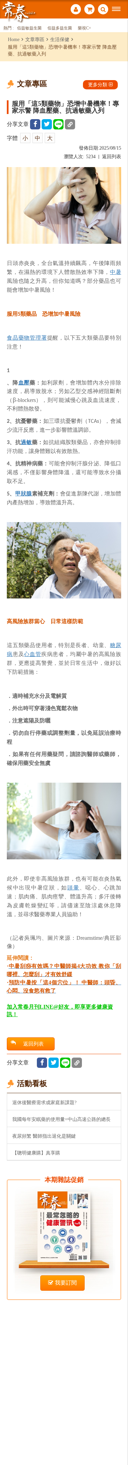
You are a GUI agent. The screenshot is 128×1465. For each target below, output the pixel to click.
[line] (58, 124)
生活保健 (59, 39)
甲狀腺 (23, 493)
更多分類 (97, 84)
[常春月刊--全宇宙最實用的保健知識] (19, 11)
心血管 (32, 654)
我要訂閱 (66, 1283)
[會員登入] (76, 10)
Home (13, 39)
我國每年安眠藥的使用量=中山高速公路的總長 (61, 1119)
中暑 (115, 272)
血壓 (24, 382)
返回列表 (111, 156)
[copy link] (70, 124)
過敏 (26, 442)
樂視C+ (84, 28)
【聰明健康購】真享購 (36, 1152)
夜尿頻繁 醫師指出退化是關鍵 (44, 1136)
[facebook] (35, 124)
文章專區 (34, 39)
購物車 (89, 10)
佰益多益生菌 (59, 28)
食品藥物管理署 (27, 337)
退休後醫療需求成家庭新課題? (44, 1102)
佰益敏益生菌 (29, 28)
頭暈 (73, 887)
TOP (118, 1437)
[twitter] (47, 124)
